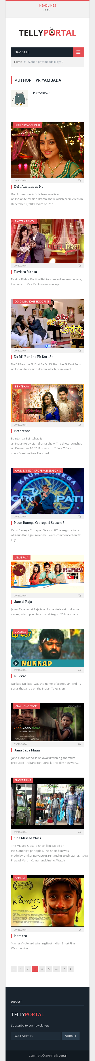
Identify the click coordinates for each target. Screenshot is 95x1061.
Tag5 (46, 10)
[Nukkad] (47, 649)
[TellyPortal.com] (47, 31)
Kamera (20, 878)
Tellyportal (59, 1055)
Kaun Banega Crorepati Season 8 (38, 470)
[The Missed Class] (47, 805)
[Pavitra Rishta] (47, 242)
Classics (20, 632)
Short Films (23, 780)
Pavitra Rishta (25, 221)
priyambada (41, 93)
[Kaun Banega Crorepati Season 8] (47, 492)
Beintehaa (22, 386)
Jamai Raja (21, 557)
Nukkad (20, 676)
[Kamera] (47, 902)
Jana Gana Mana (26, 706)
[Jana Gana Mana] (47, 723)
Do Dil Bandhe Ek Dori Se (32, 301)
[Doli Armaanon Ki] (47, 151)
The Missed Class (27, 838)
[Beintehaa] (47, 404)
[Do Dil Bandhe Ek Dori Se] (47, 324)
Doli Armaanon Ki (27, 125)
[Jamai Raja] (47, 575)
